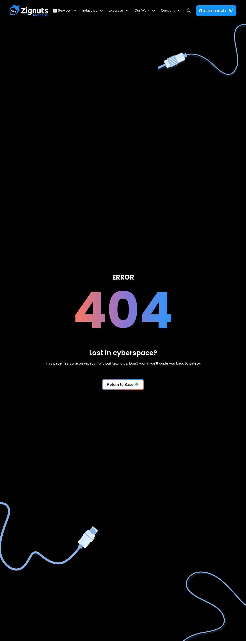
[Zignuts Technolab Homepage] (29, 10)
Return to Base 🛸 (123, 384)
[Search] (189, 10)
